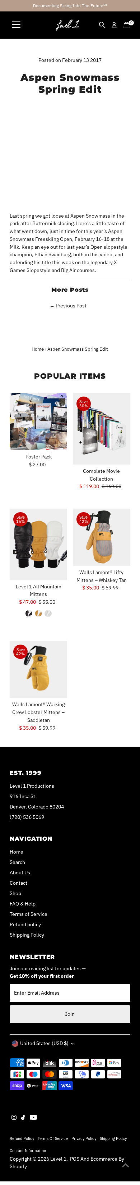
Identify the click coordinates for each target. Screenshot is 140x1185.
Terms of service (53, 1138)
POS (74, 1159)
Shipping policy (113, 1138)
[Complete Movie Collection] (101, 429)
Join (70, 1014)
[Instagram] (14, 1118)
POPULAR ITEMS (70, 375)
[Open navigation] (16, 25)
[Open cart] (126, 25)
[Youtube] (33, 1118)
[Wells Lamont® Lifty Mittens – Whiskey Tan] (101, 537)
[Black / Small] (28, 613)
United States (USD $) (44, 1043)
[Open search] (102, 25)
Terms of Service (28, 914)
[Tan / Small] (38, 613)
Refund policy (25, 924)
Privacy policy (83, 1138)
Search (17, 862)
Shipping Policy (27, 935)
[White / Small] (48, 613)
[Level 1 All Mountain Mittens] (38, 544)
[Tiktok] (23, 1118)
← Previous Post (68, 305)
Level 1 (58, 1159)
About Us (20, 872)
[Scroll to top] (125, 1165)
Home (38, 349)
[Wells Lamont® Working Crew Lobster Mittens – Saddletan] (38, 669)
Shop (15, 893)
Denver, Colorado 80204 (37, 806)
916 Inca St (22, 796)
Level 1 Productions (32, 786)
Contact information (28, 1150)
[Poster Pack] (38, 421)
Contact (18, 883)
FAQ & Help (23, 903)
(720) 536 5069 (27, 817)
